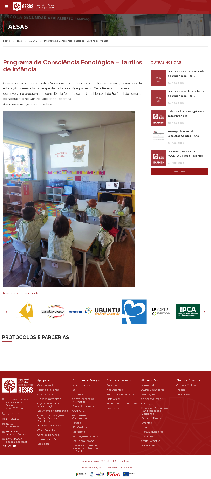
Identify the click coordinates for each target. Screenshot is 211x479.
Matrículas (147, 436)
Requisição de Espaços (85, 436)
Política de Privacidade (119, 467)
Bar (74, 389)
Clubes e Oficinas (186, 385)
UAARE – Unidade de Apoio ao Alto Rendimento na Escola (86, 448)
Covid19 (145, 403)
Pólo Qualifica (79, 427)
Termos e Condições (91, 467)
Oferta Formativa (46, 430)
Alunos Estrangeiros (152, 389)
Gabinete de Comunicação (80, 417)
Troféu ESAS (183, 394)
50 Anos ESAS (45, 394)
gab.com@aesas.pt (16, 441)
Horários (146, 427)
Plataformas (113, 398)
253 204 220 (12, 413)
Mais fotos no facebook (20, 293)
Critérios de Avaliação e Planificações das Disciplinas (50, 418)
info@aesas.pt (14, 426)
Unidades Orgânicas (49, 398)
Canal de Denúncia (48, 434)
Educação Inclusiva (83, 406)
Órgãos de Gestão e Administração (48, 405)
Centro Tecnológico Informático (83, 400)
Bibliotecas (78, 394)
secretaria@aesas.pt (17, 434)
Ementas (146, 422)
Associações (148, 394)
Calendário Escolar (151, 398)
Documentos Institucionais (52, 410)
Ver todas (179, 171)
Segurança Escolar (83, 440)
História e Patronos (48, 389)
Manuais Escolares (152, 431)
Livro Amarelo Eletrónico (50, 439)
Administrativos (81, 385)
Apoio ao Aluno (149, 385)
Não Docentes (115, 389)
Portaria (76, 422)
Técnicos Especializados (120, 394)
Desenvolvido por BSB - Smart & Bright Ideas (105, 461)
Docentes (112, 385)
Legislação (43, 443)
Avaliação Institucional (50, 425)
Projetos (180, 389)
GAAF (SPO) (78, 410)
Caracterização (45, 385)
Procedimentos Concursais (122, 403)
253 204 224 (12, 418)
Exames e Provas (151, 418)
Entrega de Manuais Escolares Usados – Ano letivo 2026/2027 (183, 136)
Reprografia (78, 431)
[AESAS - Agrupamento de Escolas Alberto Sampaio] (33, 6)
